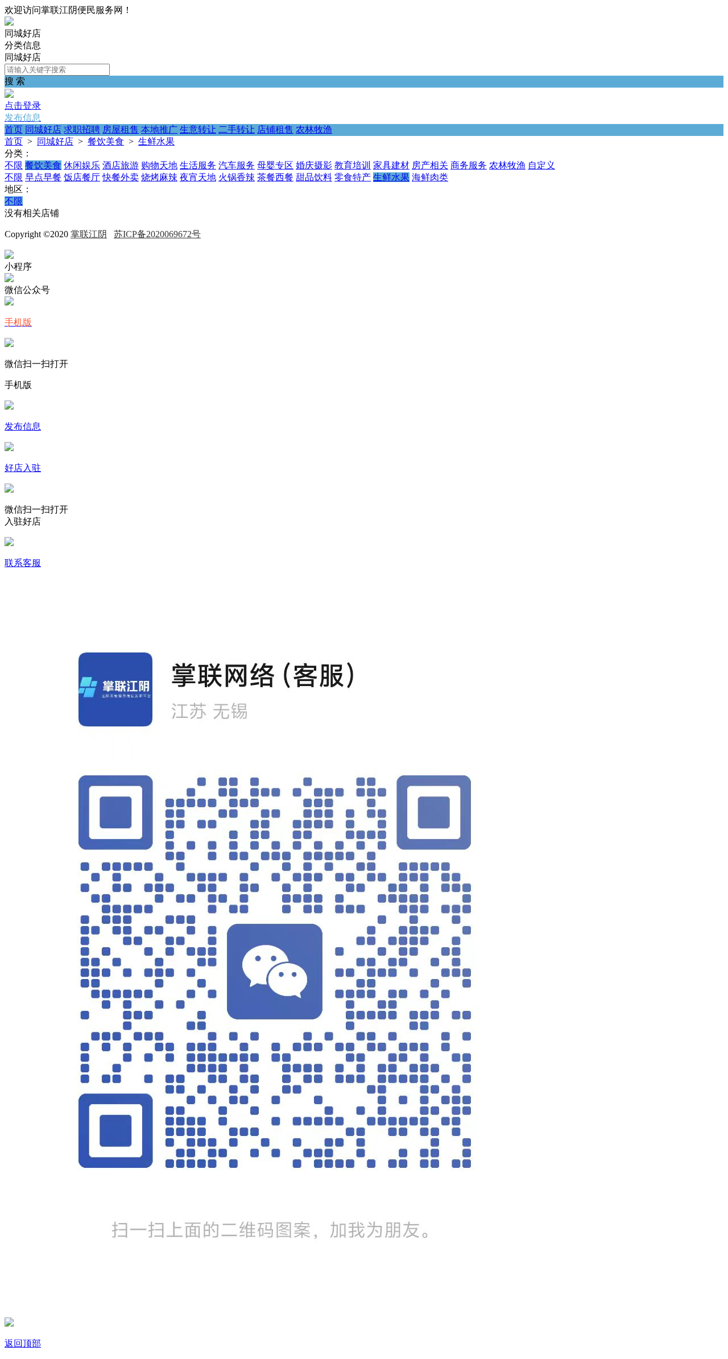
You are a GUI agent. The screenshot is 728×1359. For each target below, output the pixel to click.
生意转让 (198, 129)
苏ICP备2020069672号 (157, 234)
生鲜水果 (156, 141)
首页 (14, 129)
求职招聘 (82, 129)
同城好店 (43, 129)
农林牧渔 (314, 129)
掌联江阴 (89, 234)
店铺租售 (275, 129)
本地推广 (159, 129)
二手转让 (236, 129)
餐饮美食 (106, 141)
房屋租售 (120, 129)
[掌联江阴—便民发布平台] (9, 22)
